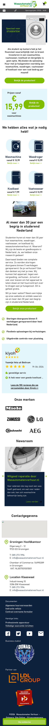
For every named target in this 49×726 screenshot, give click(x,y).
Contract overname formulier (19, 612)
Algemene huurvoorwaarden (18, 606)
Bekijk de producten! (24, 80)
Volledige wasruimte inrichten (19, 626)
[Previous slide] (3, 476)
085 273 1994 (18, 555)
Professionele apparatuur (17, 623)
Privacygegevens (35, 718)
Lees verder (32, 502)
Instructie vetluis (13, 609)
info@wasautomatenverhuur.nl (28, 558)
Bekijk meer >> (13, 163)
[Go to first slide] (46, 476)
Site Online (20, 718)
